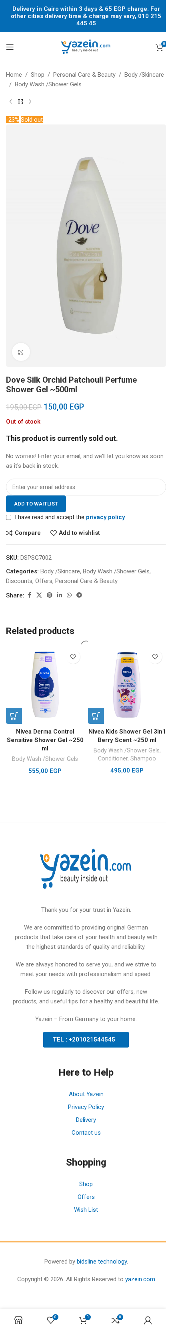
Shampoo (143, 758)
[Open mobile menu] (10, 47)
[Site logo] (86, 46)
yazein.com (140, 1279)
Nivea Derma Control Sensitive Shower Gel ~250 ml (45, 740)
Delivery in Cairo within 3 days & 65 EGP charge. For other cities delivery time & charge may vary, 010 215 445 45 (86, 16)
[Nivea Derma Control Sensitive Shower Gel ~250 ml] (45, 685)
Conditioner (113, 758)
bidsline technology (102, 1261)
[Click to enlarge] (21, 352)
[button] (14, 716)
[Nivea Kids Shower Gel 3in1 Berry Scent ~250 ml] (127, 685)
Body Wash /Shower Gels (45, 759)
